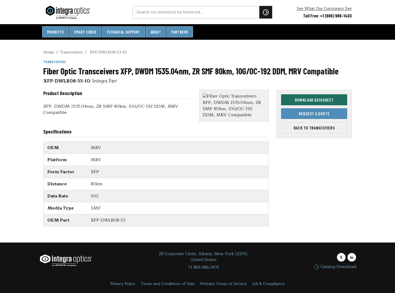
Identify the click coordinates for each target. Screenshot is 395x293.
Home (48, 52)
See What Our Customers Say (324, 8)
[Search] (265, 12)
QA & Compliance (268, 284)
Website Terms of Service (223, 284)
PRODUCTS (55, 32)
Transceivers (71, 52)
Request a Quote (314, 113)
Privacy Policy (122, 284)
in (351, 257)
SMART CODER (85, 32)
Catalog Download (338, 267)
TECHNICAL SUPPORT (123, 32)
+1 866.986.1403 (203, 267)
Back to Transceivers (314, 127)
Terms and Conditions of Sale (168, 284)
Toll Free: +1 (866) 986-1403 (327, 15)
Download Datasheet (314, 99)
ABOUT (155, 32)
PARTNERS (179, 32)
